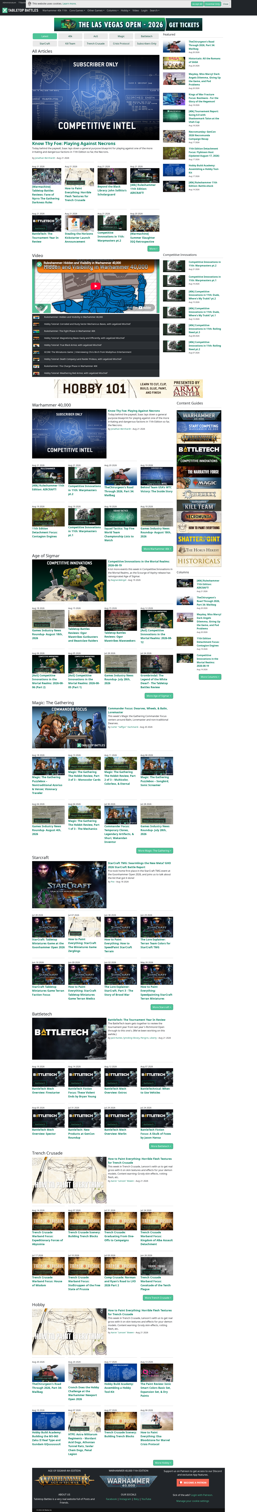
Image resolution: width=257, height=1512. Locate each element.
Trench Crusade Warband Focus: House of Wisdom (47, 1281)
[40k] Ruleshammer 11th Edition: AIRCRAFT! (143, 189)
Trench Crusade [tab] (96, 43)
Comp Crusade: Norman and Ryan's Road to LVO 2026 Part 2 (120, 1281)
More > (153, 248)
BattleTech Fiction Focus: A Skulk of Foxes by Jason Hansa (156, 1133)
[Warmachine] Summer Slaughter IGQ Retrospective (142, 237)
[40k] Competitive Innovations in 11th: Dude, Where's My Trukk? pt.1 (204, 312)
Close (225, 4)
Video (136, 10)
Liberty (153, 1037)
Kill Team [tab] (70, 43)
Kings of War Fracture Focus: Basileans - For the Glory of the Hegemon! (203, 98)
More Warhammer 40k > (157, 548)
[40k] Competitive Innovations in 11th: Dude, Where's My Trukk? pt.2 (204, 295)
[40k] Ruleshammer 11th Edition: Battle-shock (203, 184)
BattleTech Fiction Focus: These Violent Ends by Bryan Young (82, 1092)
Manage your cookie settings (192, 1501)
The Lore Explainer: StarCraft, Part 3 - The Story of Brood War (118, 990)
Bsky (136, 1499)
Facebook (111, 1499)
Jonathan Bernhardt (45, 157)
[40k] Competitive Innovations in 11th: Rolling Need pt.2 (205, 345)
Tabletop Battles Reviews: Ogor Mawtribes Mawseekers (119, 636)
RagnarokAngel (118, 580)
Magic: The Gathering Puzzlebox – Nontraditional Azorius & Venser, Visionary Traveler (47, 785)
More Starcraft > (162, 1007)
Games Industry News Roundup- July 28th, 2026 (118, 679)
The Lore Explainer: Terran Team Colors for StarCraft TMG (155, 943)
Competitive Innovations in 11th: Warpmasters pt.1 (205, 278)
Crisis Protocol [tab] (121, 43)
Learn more (69, 3)
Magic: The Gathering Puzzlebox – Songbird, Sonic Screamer (155, 781)
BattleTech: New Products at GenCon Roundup (81, 1133)
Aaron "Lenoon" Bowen (122, 1180)
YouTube (146, 1499)
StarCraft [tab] (45, 43)
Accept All (197, 4)
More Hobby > (163, 1462)
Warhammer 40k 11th (55, 10)
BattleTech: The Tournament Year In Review (45, 237)
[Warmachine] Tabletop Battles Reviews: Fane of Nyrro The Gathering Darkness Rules (45, 194)
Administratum (9, 2)
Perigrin (145, 1037)
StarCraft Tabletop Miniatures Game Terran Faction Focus (48, 990)
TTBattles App (24, 2)
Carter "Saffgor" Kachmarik (124, 726)
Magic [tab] (121, 36)
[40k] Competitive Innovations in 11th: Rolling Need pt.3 (205, 329)
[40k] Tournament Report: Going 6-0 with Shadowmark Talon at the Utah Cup (204, 117)
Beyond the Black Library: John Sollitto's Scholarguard (112, 190)
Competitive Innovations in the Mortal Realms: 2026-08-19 (207, 660)
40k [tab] (70, 36)
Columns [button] (112, 10)
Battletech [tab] (146, 36)
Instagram (125, 1499)
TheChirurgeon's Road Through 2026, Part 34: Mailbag (202, 45)
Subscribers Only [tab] (146, 43)
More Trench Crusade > (158, 1297)
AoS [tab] (96, 36)
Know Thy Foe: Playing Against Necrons (73, 143)
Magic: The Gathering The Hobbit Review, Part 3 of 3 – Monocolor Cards (84, 776)
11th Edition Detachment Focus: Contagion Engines (45, 532)
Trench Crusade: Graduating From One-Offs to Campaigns (119, 1236)
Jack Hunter (116, 1037)
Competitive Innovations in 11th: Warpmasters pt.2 (111, 236)
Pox (112, 881)
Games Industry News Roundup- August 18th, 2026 (156, 532)
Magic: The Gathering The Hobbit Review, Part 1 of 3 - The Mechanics (83, 825)
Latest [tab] (44, 36)
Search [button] (154, 10)
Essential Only (213, 4)
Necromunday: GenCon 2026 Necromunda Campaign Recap (202, 135)
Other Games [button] (95, 10)
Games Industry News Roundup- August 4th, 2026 (46, 830)
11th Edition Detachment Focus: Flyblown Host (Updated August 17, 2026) (204, 152)
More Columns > (210, 676)
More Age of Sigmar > (159, 695)
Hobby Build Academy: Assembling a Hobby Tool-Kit (204, 169)
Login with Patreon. (202, 1495)
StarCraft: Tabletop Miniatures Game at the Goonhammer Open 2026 (48, 943)
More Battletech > (161, 1146)
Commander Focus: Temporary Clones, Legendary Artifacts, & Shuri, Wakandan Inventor (119, 834)
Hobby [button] (124, 10)
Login (144, 10)
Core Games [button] (76, 10)
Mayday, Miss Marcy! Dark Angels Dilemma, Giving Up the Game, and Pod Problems (205, 79)
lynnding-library (131, 1037)
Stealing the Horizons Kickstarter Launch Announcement (79, 237)
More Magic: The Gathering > (154, 850)
